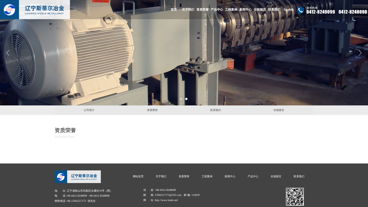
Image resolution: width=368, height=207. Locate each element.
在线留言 (260, 9)
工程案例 (231, 9)
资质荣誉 (202, 9)
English (288, 9)
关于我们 (188, 9)
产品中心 (217, 9)
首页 (174, 9)
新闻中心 (245, 9)
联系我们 (274, 9)
